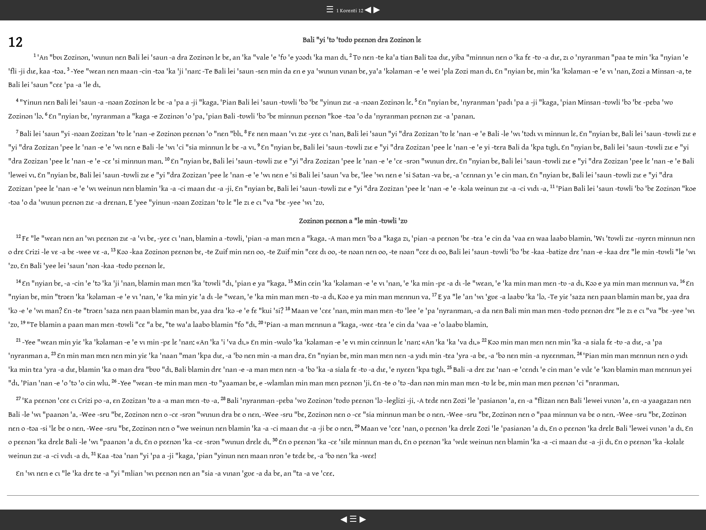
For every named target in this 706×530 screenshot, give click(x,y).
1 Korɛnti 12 (350, 10)
